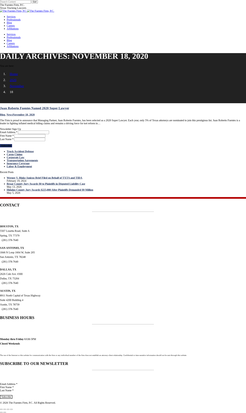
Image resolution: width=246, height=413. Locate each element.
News (10, 114)
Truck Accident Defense (20, 151)
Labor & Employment (19, 166)
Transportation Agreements (22, 160)
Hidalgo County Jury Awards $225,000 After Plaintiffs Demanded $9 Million (50, 189)
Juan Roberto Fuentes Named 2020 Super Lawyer (34, 108)
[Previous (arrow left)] (1, 412)
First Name (7, 135)
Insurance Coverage (18, 163)
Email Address (8, 132)
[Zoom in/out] (11, 409)
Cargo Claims (14, 154)
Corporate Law (15, 157)
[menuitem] (11, 16)
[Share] (4, 409)
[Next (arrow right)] (4, 412)
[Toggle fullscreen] (8, 409)
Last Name (7, 139)
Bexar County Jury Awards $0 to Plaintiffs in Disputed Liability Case (46, 183)
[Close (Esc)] (1, 409)
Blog (2, 114)
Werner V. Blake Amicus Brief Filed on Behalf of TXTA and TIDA (44, 177)
